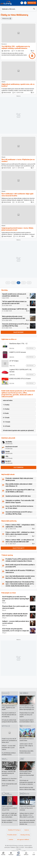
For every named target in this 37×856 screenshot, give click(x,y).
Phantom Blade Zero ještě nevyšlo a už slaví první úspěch (15, 607)
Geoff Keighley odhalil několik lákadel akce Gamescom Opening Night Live (15, 615)
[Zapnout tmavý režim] (25, 3)
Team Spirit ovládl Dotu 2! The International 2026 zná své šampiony (9, 714)
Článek (3, 81)
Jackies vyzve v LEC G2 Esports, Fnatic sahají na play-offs (26, 745)
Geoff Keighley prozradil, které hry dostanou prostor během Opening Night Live (15, 599)
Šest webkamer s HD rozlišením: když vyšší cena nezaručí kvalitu (17, 195)
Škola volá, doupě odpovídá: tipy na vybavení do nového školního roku (27, 822)
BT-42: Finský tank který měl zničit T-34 (9, 784)
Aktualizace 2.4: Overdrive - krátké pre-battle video (9, 779)
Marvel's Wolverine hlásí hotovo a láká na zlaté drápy (27, 788)
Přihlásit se (32, 2)
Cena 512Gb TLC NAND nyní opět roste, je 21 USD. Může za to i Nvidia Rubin (9, 815)
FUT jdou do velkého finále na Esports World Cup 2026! (9, 721)
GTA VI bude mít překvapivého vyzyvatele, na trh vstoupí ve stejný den (15, 630)
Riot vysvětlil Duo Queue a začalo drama (27, 739)
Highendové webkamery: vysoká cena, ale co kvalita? (18, 85)
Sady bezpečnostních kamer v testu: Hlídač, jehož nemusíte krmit (18, 229)
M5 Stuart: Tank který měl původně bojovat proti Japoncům (8, 773)
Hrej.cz (4, 602)
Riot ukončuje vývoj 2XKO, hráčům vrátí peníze (26, 752)
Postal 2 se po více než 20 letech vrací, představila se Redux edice (9, 740)
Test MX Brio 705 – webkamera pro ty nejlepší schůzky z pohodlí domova (16, 47)
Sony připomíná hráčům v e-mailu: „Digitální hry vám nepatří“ (9, 707)
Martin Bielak (7, 92)
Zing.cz (4, 617)
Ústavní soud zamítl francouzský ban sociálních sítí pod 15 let (9, 808)
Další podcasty (18, 548)
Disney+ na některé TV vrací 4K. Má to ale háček (9, 821)
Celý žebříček (18, 467)
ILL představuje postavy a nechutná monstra (9, 753)
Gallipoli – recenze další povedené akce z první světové (15, 622)
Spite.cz (4, 625)
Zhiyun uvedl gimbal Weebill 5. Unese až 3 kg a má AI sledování (27, 808)
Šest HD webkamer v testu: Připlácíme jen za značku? (18, 160)
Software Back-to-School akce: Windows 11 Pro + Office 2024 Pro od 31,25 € (27, 815)
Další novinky (18, 332)
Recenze (4, 44)
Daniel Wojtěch (8, 236)
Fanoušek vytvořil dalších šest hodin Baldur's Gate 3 (27, 721)
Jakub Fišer (7, 50)
